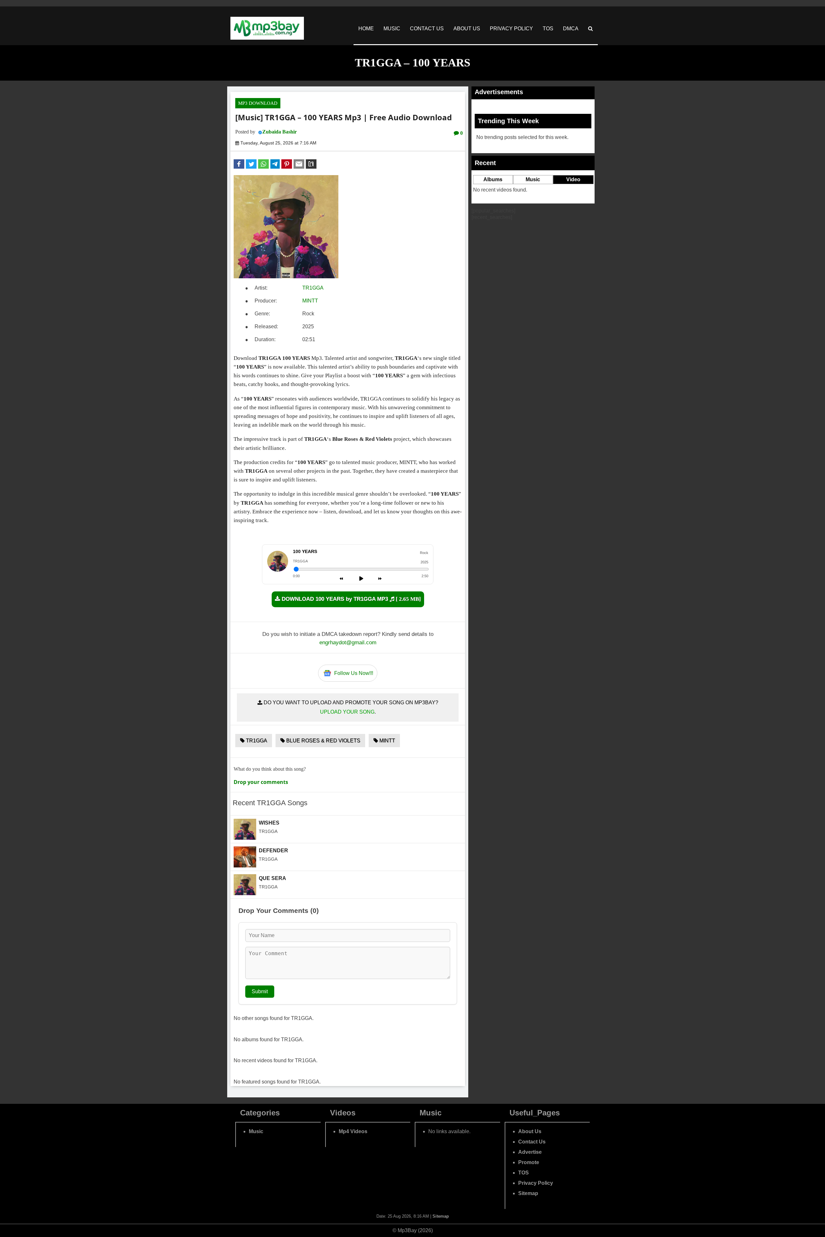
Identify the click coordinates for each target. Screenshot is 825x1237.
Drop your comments (261, 782)
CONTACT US (427, 28)
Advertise (530, 1152)
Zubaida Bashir (279, 131)
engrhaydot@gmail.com (347, 642)
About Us (529, 1131)
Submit (260, 991)
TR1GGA (313, 288)
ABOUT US (466, 28)
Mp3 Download (257, 103)
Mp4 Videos (353, 1131)
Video (573, 179)
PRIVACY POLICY (511, 28)
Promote (528, 1162)
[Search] (590, 28)
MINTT (310, 300)
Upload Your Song (347, 712)
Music (533, 179)
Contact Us (532, 1141)
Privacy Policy (535, 1183)
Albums (492, 179)
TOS (548, 28)
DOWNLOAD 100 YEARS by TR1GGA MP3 (350, 599)
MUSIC (391, 28)
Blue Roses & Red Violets (322, 740)
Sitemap (528, 1193)
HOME (366, 28)
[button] (239, 164)
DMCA (570, 28)
